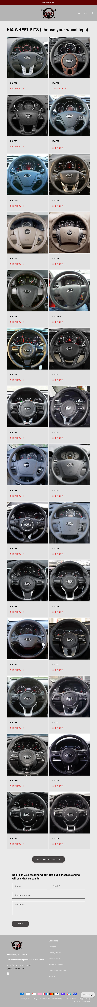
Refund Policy (55, 958)
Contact (52, 946)
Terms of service (70, 999)
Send (20, 923)
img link (11, 38)
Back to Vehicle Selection (49, 859)
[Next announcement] (92, 2)
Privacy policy (57, 999)
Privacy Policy (55, 952)
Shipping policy (84, 999)
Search (52, 976)
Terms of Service (56, 964)
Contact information (83, 1001)
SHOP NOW (15, 88)
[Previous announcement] (5, 2)
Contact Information (57, 970)
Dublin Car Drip (31, 999)
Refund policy (45, 999)
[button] (6, 13)
